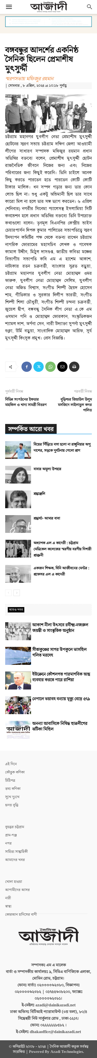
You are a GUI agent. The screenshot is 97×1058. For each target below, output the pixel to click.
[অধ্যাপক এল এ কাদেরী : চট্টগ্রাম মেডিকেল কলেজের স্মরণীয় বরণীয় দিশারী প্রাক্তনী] (18, 549)
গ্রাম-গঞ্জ (11, 835)
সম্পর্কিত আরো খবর (31, 429)
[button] (9, 7)
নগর (8, 843)
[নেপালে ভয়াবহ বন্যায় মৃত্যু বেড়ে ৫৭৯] (18, 705)
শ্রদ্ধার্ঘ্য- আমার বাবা (47, 518)
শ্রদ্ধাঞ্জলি (39, 493)
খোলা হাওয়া (13, 881)
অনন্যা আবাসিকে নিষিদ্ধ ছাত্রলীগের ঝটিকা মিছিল (59, 726)
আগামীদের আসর (17, 890)
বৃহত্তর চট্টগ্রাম (14, 827)
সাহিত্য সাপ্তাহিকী (16, 851)
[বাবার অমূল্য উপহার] (18, 475)
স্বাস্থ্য (8, 906)
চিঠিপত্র (10, 780)
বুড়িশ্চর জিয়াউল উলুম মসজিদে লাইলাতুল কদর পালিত (75, 405)
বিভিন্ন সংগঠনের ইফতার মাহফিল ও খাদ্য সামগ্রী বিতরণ (26, 402)
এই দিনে (11, 764)
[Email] (62, 367)
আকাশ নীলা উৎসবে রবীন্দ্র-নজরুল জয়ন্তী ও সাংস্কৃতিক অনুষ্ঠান (60, 628)
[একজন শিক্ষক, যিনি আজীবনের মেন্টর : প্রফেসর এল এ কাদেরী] (18, 574)
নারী (8, 898)
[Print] (74, 367)
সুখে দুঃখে (12, 797)
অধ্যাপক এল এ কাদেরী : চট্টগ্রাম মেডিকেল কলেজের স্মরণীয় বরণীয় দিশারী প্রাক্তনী (62, 549)
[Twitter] (38, 367)
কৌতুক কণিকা (15, 772)
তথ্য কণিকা (12, 788)
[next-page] (16, 593)
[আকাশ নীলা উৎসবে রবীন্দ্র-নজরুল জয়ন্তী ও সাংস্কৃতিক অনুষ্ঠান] (18, 631)
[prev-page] (8, 593)
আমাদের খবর (15, 860)
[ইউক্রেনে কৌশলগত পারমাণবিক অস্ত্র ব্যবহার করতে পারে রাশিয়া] (18, 680)
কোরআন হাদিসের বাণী (21, 914)
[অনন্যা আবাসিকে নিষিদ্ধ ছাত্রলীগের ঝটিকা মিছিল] (18, 730)
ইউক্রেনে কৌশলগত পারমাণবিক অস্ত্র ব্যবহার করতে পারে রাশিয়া (61, 677)
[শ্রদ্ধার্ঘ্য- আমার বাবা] (18, 524)
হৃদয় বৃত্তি (11, 805)
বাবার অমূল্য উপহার (47, 469)
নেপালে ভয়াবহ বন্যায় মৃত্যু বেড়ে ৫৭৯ (61, 699)
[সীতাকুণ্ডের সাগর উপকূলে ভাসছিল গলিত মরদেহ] (18, 656)
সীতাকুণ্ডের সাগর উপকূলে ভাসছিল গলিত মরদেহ (59, 652)
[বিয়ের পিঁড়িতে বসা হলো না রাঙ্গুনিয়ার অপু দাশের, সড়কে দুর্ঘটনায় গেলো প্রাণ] (18, 450)
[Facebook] (26, 367)
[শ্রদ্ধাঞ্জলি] (18, 499)
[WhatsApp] (50, 367)
